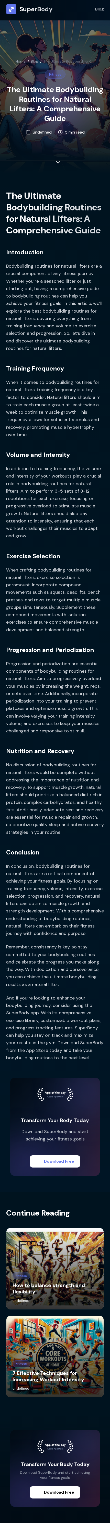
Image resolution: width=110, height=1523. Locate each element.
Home (21, 61)
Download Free (59, 1161)
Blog (99, 9)
